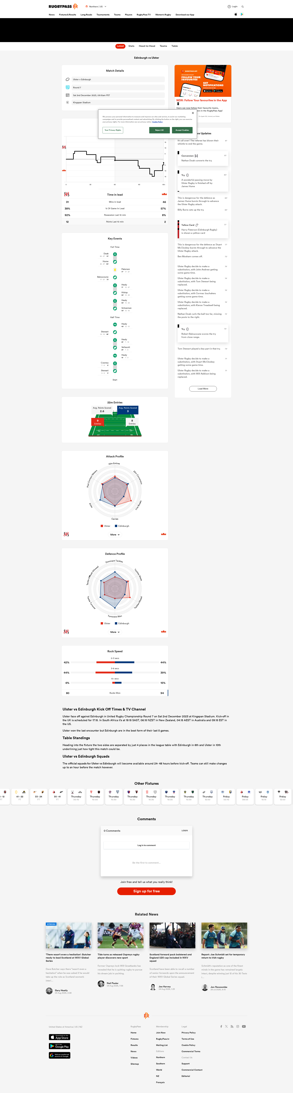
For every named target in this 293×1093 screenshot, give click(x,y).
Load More (203, 388)
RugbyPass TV (144, 14)
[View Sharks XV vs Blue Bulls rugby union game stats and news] (264, 797)
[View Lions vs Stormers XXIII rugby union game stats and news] (245, 797)
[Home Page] (63, 6)
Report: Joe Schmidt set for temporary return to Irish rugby (223, 956)
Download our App (185, 14)
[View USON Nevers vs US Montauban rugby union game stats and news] (188, 797)
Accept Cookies (182, 130)
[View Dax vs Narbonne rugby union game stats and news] (151, 797)
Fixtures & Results (67, 14)
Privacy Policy (189, 1032)
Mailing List (162, 1045)
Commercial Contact (192, 1069)
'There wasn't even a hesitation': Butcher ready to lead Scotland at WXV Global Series (68, 958)
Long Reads (86, 14)
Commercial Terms (191, 1051)
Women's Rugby (163, 14)
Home (133, 1032)
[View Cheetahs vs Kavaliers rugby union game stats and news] (38, 797)
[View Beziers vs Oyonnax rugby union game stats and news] (132, 797)
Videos (134, 1057)
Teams (117, 14)
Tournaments (103, 14)
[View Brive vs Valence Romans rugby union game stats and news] (282, 797)
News (51, 14)
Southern (160, 1063)
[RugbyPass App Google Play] (79, 1046)
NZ (157, 1076)
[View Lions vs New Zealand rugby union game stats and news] (57, 797)
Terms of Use (188, 1038)
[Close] (193, 113)
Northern (160, 1057)
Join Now (161, 1032)
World (159, 1069)
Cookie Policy (188, 1045)
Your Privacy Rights (113, 130)
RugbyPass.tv (162, 1038)
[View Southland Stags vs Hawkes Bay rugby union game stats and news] (76, 797)
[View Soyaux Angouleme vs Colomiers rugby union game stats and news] (113, 797)
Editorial (186, 1076)
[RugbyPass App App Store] (79, 1037)
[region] (147, 124)
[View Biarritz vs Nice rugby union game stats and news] (95, 797)
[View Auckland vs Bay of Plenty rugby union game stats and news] (226, 797)
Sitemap (135, 1063)
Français (160, 1082)
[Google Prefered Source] (79, 1055)
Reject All (159, 130)
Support (186, 1063)
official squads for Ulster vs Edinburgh (92, 763)
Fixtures (134, 1038)
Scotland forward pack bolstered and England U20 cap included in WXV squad (171, 958)
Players (128, 14)
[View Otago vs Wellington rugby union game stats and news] (20, 797)
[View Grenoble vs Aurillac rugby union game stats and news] (170, 797)
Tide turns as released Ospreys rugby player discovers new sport (118, 956)
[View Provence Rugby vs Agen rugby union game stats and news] (207, 797)
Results (134, 1045)
